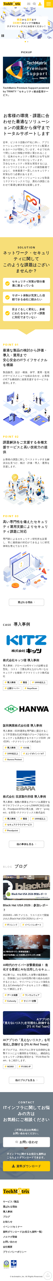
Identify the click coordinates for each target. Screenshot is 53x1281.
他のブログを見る (25, 1080)
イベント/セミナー (12, 1226)
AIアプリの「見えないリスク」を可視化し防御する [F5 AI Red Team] (26, 1042)
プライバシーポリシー (14, 1252)
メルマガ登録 (29, 4)
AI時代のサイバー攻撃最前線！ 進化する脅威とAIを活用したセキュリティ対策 (26, 967)
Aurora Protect (14, 759)
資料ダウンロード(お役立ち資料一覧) (22, 1231)
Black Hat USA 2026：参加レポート (25, 907)
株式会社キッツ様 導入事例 (21, 660)
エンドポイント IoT (35, 753)
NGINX (10, 1066)
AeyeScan (32, 688)
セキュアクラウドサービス (19, 824)
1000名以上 (40, 682)
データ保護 (12, 995)
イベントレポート (33, 925)
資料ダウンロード (40, 4)
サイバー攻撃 (30, 1001)
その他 (26, 747)
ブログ (6, 1216)
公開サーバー (13, 688)
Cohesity (11, 1001)
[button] (48, 4)
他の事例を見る (25, 844)
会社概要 (7, 1247)
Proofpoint (12, 830)
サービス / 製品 (11, 1201)
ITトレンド (12, 925)
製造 (25, 682)
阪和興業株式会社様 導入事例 (22, 725)
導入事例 (11, 682)
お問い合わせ (34, 4)
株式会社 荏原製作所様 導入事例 (24, 796)
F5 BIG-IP (26, 1066)
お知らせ (7, 1221)
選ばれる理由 (25, 602)
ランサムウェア (32, 995)
